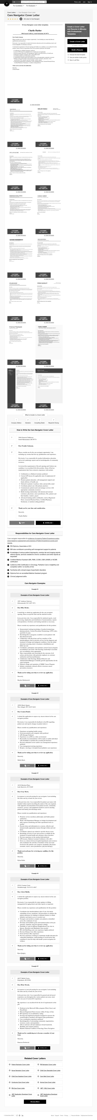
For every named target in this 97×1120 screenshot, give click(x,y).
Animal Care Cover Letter (47, 1082)
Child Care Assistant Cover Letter (22, 1076)
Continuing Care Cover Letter (20, 1082)
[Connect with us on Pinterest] (19, 1115)
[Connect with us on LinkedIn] (22, 1115)
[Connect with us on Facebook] (16, 1115)
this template (43, 405)
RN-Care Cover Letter (18, 1088)
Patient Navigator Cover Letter (21, 1064)
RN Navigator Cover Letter (48, 1064)
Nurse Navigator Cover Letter (20, 1070)
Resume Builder (75, 1115)
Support (57, 1115)
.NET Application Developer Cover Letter (22, 1095)
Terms (61, 1115)
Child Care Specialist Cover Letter (50, 1070)
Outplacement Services (87, 1115)
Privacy (66, 1115)
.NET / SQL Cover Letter (47, 1088)
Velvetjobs (7, 3)
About (52, 1115)
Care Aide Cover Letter (47, 1076)
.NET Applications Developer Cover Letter (48, 1095)
